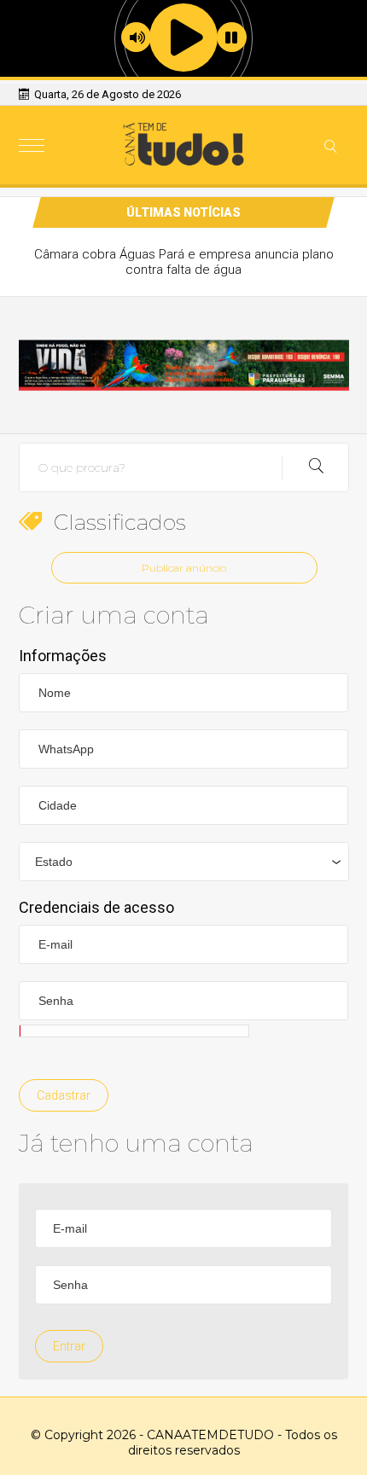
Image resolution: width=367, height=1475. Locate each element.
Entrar (69, 1346)
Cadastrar (63, 1095)
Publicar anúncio (184, 567)
